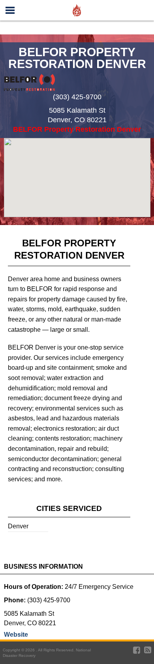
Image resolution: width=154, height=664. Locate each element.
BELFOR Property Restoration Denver (77, 129)
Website (16, 634)
